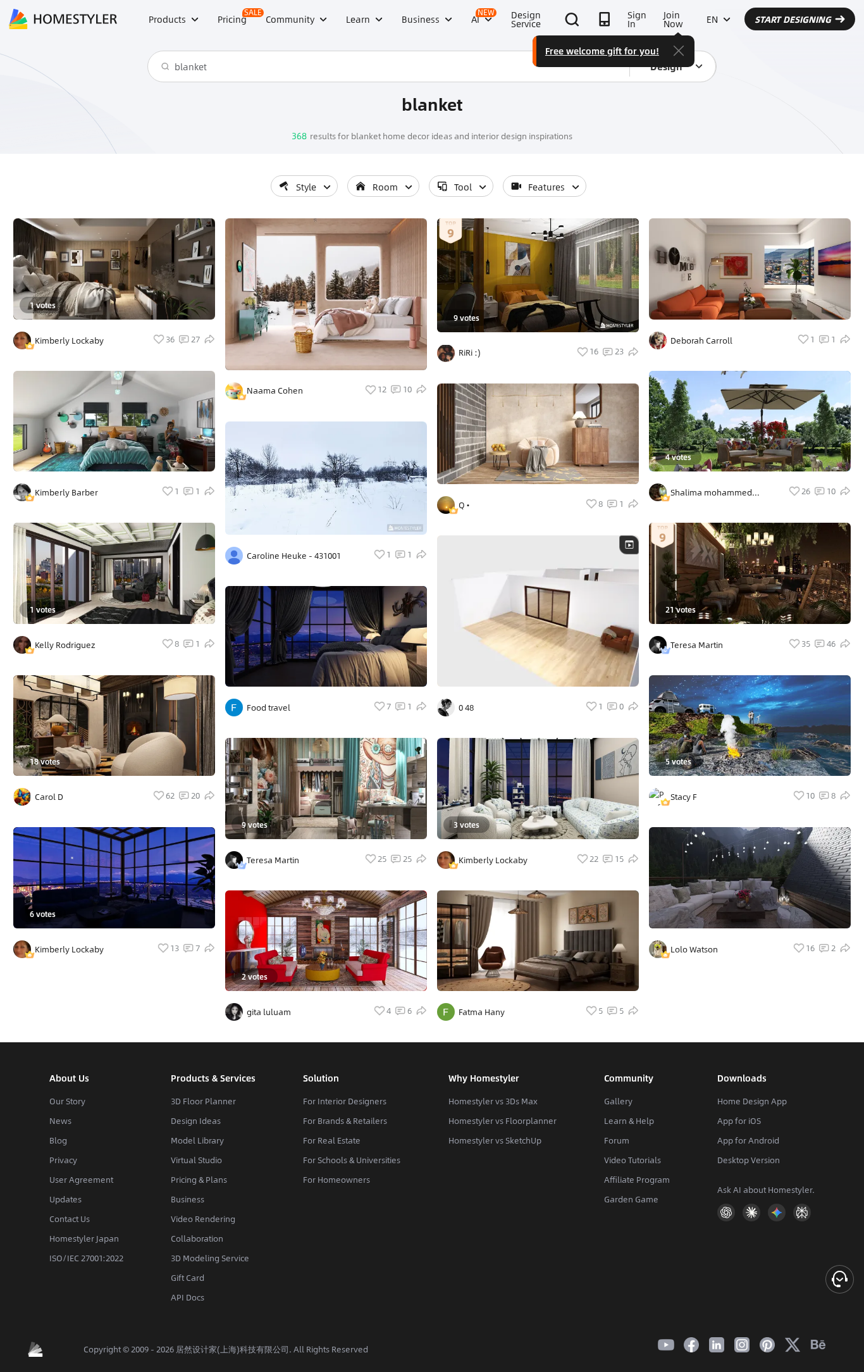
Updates (65, 1199)
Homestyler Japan (84, 1238)
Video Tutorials (632, 1160)
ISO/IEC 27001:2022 (86, 1258)
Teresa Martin (273, 860)
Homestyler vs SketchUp (494, 1140)
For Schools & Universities (351, 1160)
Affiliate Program (637, 1179)
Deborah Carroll (701, 340)
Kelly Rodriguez (65, 645)
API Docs (187, 1297)
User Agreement (81, 1179)
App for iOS (739, 1120)
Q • (464, 505)
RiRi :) (470, 352)
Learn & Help (629, 1120)
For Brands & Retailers (345, 1120)
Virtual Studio (196, 1160)
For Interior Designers (344, 1101)
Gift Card (187, 1277)
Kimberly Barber (66, 492)
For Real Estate (332, 1140)
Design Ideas (196, 1120)
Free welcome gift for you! (602, 50)
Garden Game (631, 1199)
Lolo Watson (694, 949)
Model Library (197, 1140)
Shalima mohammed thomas (711, 492)
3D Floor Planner (203, 1101)
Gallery (618, 1101)
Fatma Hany (482, 1012)
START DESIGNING (793, 19)
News (60, 1120)
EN (712, 19)
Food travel (268, 707)
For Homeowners (336, 1179)
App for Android (748, 1140)
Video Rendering (203, 1219)
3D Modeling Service (210, 1258)
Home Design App (752, 1101)
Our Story (67, 1101)
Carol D (49, 796)
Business (187, 1199)
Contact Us (69, 1219)
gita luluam (269, 1012)
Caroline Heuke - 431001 (294, 555)
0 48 (466, 707)
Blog (58, 1140)
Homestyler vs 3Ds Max (493, 1101)
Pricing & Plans (199, 1179)
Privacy (63, 1160)
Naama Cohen (275, 390)
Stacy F (683, 796)
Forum (616, 1140)
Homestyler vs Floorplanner (502, 1120)
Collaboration (197, 1238)
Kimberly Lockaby (69, 340)
